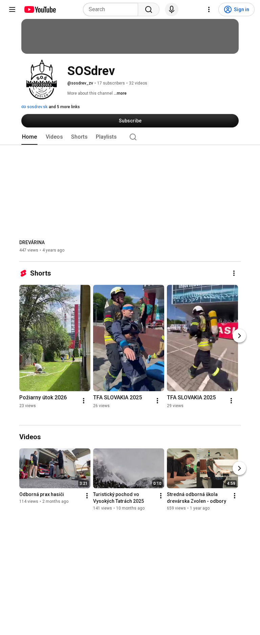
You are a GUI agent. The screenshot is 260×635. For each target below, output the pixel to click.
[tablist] (130, 137)
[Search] (148, 9)
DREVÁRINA (32, 242)
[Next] (239, 336)
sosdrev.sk (36, 106)
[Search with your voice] (171, 9)
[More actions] (234, 273)
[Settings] (209, 9)
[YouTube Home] (40, 9)
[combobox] (112, 9)
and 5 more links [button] (64, 106)
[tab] (29, 137)
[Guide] (12, 9)
